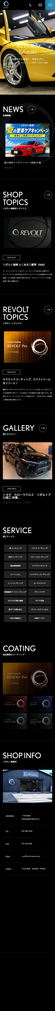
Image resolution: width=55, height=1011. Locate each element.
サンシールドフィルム (39, 609)
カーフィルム (15, 574)
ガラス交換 (39, 601)
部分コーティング (15, 557)
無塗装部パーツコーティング (15, 592)
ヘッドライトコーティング (39, 574)
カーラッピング (40, 583)
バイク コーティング (40, 548)
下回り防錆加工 (15, 618)
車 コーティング (15, 548)
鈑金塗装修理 (15, 566)
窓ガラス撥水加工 (15, 609)
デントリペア (40, 592)
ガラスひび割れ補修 (15, 601)
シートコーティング (15, 583)
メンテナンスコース (39, 566)
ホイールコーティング (39, 557)
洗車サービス (40, 618)
